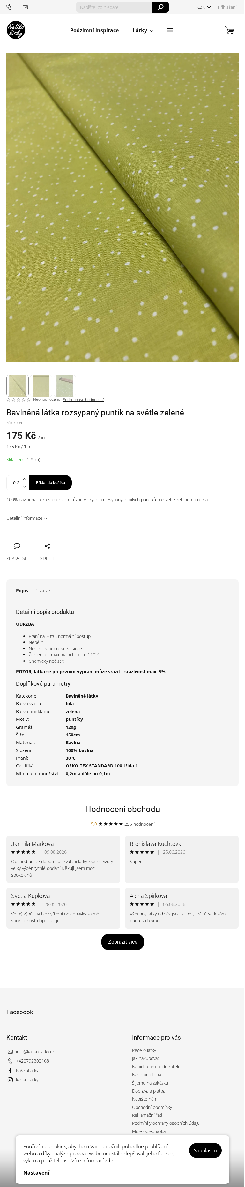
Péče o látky (144, 1050)
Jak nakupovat (145, 1058)
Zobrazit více (122, 942)
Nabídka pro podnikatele (156, 1067)
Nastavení (36, 1172)
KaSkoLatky (27, 1070)
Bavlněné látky (82, 696)
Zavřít (45, 539)
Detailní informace (24, 518)
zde (109, 1160)
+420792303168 (32, 1061)
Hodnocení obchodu (122, 809)
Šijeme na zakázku (150, 1083)
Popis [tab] (22, 590)
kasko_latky (27, 1080)
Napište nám (144, 1099)
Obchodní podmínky (152, 1107)
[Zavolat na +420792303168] (14, 7)
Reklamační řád (147, 1115)
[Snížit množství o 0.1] (24, 486)
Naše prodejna (146, 1074)
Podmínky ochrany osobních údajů (166, 1123)
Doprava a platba (148, 1091)
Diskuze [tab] (42, 590)
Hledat (160, 7)
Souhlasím (205, 1150)
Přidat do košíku (50, 482)
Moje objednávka (149, 1131)
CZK (201, 7)
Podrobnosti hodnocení (83, 400)
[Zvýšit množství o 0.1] (24, 479)
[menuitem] (94, 30)
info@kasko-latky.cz (35, 1052)
